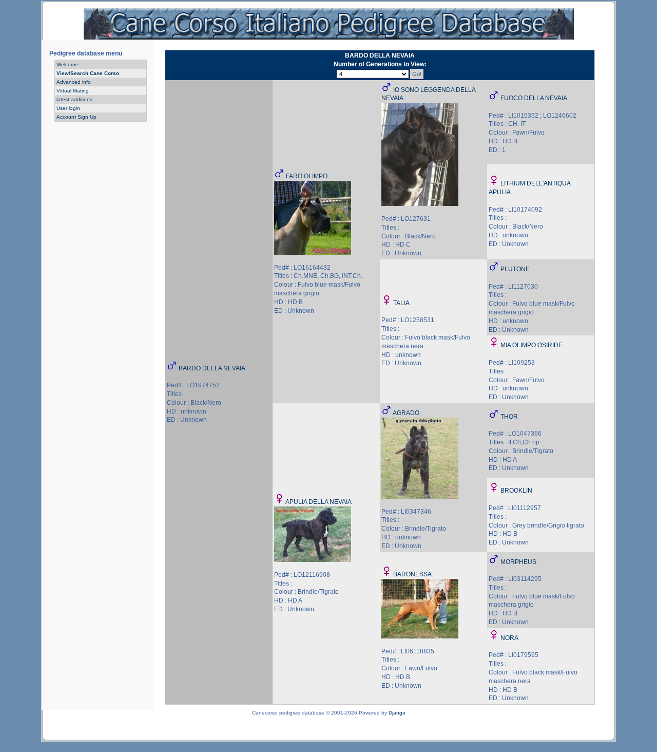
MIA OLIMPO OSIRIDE (531, 345)
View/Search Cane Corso (87, 73)
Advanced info (73, 82)
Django (397, 713)
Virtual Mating (72, 90)
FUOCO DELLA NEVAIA (533, 98)
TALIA (401, 303)
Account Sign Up (76, 117)
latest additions (74, 99)
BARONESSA (412, 574)
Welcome (67, 64)
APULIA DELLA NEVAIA (318, 501)
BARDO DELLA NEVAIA (212, 368)
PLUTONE (515, 269)
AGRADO (406, 413)
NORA (509, 638)
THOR (509, 416)
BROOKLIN (516, 490)
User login (68, 108)
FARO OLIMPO (306, 176)
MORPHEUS (518, 562)
